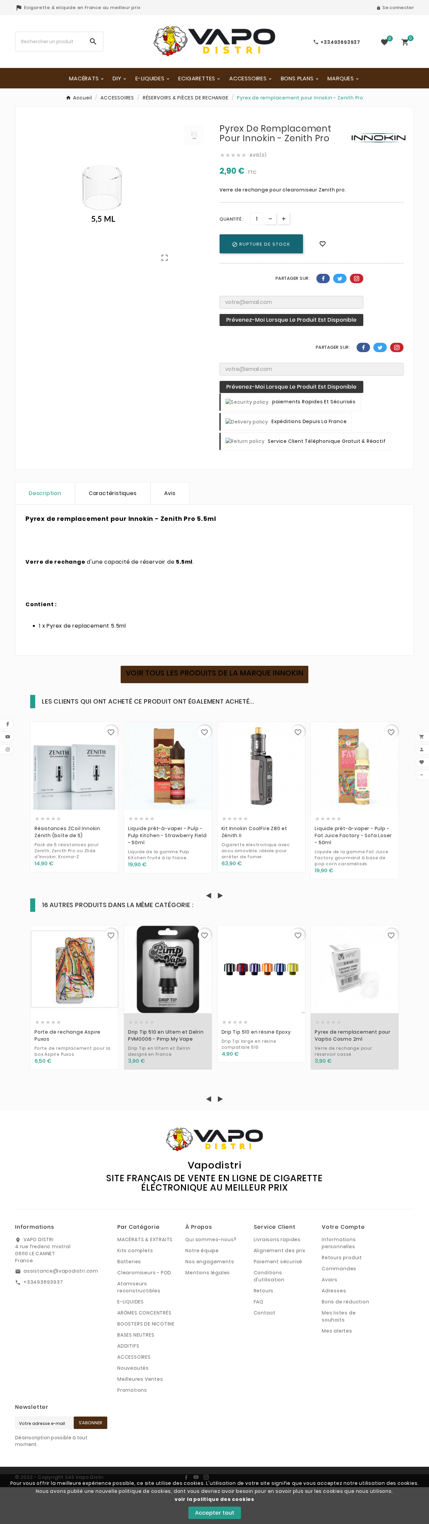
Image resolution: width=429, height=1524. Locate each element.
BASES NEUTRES (135, 1335)
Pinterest (356, 278)
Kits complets (135, 1250)
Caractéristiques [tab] (113, 493)
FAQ (258, 1301)
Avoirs (330, 1279)
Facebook (323, 278)
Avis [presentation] (170, 493)
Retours (264, 1290)
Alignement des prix (279, 1250)
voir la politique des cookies (214, 1499)
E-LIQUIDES (130, 1301)
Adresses (334, 1290)
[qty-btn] (284, 218)
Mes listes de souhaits (339, 1316)
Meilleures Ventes (140, 1379)
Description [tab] (45, 493)
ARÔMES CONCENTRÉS (144, 1312)
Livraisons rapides (277, 1239)
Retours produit (342, 1257)
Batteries (129, 1261)
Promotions (132, 1390)
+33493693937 (43, 1282)
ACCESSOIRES (134, 1357)
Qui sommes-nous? (211, 1239)
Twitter (340, 278)
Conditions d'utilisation (269, 1276)
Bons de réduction (345, 1301)
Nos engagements (209, 1261)
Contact (265, 1312)
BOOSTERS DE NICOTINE (146, 1323)
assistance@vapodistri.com (60, 1271)
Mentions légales (207, 1272)
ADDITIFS (128, 1346)
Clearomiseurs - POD (144, 1272)
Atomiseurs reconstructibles (139, 1287)
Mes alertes (337, 1331)
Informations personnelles (339, 1243)
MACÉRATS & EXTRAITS (145, 1239)
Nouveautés (133, 1368)
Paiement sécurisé (278, 1261)
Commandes (339, 1268)
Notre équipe (202, 1250)
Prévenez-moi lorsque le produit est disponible (291, 320)
